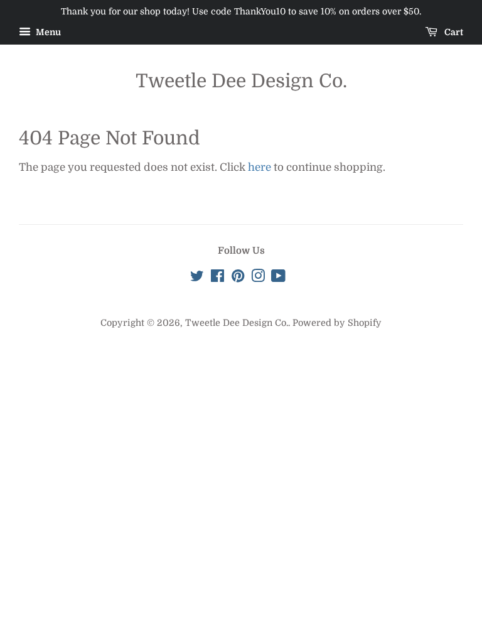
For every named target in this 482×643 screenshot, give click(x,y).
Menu (47, 32)
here (259, 167)
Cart (452, 32)
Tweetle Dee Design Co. (241, 81)
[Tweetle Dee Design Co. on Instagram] (258, 278)
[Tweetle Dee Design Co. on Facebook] (217, 278)
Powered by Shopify (337, 323)
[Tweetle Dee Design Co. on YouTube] (278, 278)
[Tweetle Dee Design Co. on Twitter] (197, 278)
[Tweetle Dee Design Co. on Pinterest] (238, 278)
